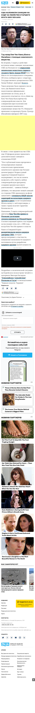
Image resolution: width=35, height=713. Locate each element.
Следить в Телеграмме (19, 355)
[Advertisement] (17, 133)
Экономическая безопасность (21, 662)
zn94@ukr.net (23, 627)
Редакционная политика (8, 611)
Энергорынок (5, 661)
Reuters (25, 83)
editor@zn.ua (27, 630)
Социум (19, 666)
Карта (3, 613)
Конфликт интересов (23, 658)
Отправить (17, 332)
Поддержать (25, 2)
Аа (17, 2)
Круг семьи (20, 672)
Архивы (3, 603)
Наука (3, 669)
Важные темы (5, 7)
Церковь (3, 677)
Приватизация (5, 664)
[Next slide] (32, 7)
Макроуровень (5, 658)
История (19, 669)
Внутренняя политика (7, 653)
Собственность (21, 677)
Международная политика (9, 656)
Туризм (19, 674)
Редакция (4, 605)
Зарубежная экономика (24, 656)
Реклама (3, 608)
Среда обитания (6, 674)
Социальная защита (23, 653)
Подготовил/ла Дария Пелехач (11, 297)
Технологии (4, 671)
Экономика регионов (7, 666)
